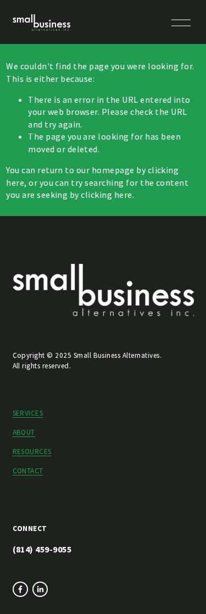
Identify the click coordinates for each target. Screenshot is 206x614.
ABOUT (24, 432)
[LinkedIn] (40, 589)
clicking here (106, 194)
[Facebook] (20, 589)
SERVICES (28, 413)
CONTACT (28, 470)
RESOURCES (32, 451)
